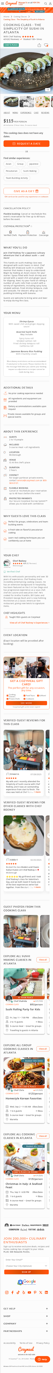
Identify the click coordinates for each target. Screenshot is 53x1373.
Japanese (33, 164)
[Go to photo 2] (23, 768)
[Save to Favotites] (47, 46)
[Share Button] (39, 45)
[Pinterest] (35, 1292)
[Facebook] (12, 1292)
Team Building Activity (17, 178)
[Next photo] (40, 750)
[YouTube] (29, 1292)
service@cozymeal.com (28, 480)
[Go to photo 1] (21, 769)
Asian (8, 164)
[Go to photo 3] (26, 768)
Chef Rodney (19, 560)
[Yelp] (23, 1292)
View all (43, 959)
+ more (37, 792)
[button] (2, 3)
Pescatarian (11, 171)
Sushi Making (29, 171)
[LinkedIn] (46, 1292)
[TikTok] (18, 1292)
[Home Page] (11, 3)
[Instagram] (7, 1292)
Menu (40, 1022)
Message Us (23, 2)
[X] (40, 1292)
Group (20, 164)
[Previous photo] (7, 750)
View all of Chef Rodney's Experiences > (29, 622)
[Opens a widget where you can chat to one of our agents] (42, 1359)
